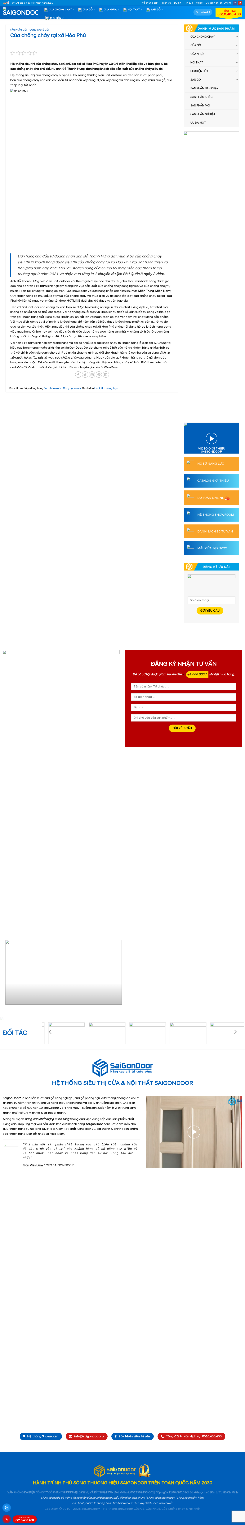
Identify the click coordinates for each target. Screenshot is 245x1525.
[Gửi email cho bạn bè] (92, 374)
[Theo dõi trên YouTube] (240, 3)
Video (199, 2)
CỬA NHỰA (110, 9)
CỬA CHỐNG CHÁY (60, 9)
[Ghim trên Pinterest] (99, 374)
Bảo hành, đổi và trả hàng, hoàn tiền (94, 1503)
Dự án (177, 2)
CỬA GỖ (88, 9)
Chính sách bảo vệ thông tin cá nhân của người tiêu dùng (76, 1498)
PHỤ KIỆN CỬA (199, 71)
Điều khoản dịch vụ (131, 1503)
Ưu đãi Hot (198, 123)
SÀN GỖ (156, 9)
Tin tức (188, 2)
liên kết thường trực (106, 388)
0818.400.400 (25, 1519)
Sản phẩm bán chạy (204, 88)
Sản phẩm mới (200, 105)
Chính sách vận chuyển (158, 1503)
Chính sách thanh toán (161, 1498)
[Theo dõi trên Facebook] (235, 3)
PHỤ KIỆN (55, 18)
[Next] (115, 974)
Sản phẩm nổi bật (203, 114)
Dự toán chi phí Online (219, 2)
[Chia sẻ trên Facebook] (78, 374)
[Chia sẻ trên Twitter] (85, 374)
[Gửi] (209, 12)
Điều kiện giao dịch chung (129, 1498)
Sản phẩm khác (201, 97)
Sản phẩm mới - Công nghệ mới (29, 30)
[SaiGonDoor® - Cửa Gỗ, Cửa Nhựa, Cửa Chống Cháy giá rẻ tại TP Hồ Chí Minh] (22, 12)
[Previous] (7, 974)
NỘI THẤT (134, 9)
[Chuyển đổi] (237, 36)
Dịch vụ (166, 2)
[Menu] (69, 18)
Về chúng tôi (149, 2)
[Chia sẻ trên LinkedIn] (106, 374)
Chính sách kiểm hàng (190, 1498)
